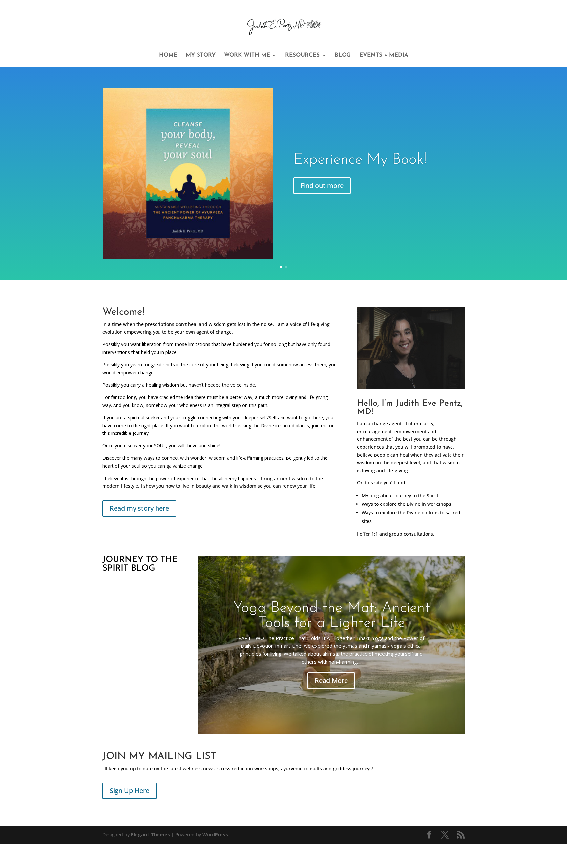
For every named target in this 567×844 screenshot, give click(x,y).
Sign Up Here (129, 790)
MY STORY (201, 55)
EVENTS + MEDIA (383, 55)
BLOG (343, 55)
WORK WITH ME (247, 55)
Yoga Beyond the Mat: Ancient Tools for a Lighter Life (331, 615)
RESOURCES (302, 55)
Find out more (322, 185)
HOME (168, 55)
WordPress (215, 835)
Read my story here (139, 508)
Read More (331, 680)
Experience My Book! (360, 160)
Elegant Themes (150, 835)
